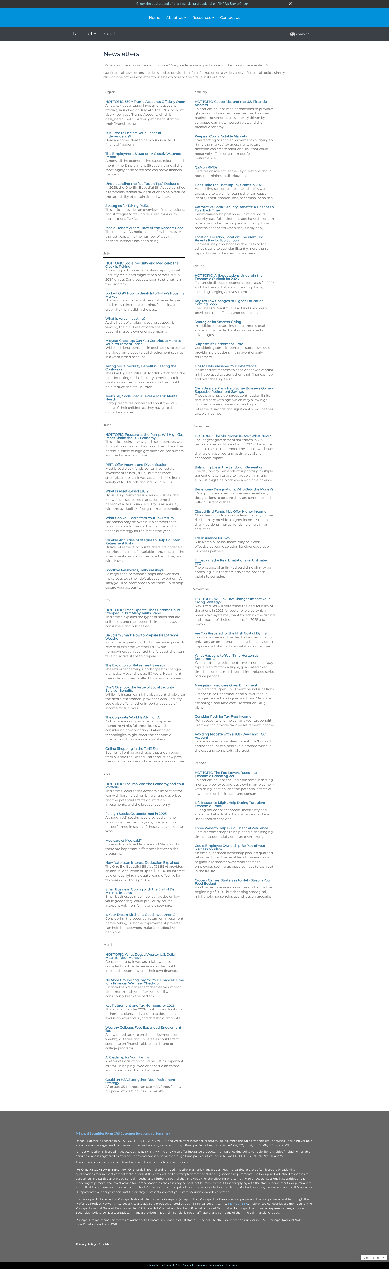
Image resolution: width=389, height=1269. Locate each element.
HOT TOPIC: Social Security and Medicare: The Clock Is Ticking (142, 264)
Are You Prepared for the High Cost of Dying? (231, 633)
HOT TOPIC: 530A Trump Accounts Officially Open (145, 102)
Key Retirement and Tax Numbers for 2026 (140, 1005)
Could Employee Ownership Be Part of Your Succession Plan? (230, 847)
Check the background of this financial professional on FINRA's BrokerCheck (192, 4)
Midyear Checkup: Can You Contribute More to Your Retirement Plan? (143, 342)
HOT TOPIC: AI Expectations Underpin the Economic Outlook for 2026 (229, 277)
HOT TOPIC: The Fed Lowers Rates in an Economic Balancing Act (227, 774)
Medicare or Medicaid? (123, 840)
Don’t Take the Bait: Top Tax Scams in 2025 (229, 185)
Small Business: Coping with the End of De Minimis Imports (139, 891)
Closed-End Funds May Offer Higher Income (230, 511)
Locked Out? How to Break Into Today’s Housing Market (144, 294)
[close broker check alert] (290, 3)
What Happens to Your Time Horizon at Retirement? (226, 657)
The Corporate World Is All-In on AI (133, 717)
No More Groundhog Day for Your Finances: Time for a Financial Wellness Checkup (144, 981)
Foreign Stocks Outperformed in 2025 (136, 814)
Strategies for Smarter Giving (218, 322)
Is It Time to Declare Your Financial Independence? (133, 134)
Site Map (105, 1244)
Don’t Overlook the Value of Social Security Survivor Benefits (139, 689)
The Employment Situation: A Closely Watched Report (143, 155)
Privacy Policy (86, 1244)
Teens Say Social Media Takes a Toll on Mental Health (141, 397)
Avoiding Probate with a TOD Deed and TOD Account (230, 735)
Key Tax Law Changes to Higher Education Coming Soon (229, 302)
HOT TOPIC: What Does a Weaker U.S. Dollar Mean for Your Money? (140, 956)
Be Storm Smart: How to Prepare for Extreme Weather (141, 636)
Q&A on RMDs (206, 167)
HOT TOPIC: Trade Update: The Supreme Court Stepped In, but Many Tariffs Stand (143, 611)
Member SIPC (238, 1204)
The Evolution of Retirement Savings (135, 665)
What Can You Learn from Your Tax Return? (140, 518)
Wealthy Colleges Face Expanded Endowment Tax (143, 1029)
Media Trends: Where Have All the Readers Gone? (145, 228)
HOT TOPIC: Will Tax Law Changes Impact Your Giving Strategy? (232, 600)
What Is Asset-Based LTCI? (127, 491)
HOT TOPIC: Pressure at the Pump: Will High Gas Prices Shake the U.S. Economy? (144, 436)
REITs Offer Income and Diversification (136, 465)
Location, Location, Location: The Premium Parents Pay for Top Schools (229, 238)
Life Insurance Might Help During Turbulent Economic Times (230, 804)
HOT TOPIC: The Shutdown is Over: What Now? (233, 436)
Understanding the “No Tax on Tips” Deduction (143, 184)
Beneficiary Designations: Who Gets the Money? (234, 489)
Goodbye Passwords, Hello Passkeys (134, 570)
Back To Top (372, 1257)
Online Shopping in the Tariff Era (131, 749)
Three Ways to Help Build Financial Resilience (231, 828)
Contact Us (230, 17)
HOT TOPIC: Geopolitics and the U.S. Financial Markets (231, 103)
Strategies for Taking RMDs (127, 206)
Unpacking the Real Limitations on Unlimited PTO (231, 562)
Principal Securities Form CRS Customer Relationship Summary (123, 1133)
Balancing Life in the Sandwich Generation (229, 467)
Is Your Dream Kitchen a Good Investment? (140, 915)
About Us (174, 17)
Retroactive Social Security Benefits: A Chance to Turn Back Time (234, 208)
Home (154, 17)
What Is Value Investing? (125, 318)
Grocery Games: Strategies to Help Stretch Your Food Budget (233, 881)
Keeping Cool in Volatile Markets (221, 136)
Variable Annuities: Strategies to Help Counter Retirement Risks (142, 541)
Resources (201, 17)
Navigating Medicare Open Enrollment (226, 685)
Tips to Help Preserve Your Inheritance (226, 366)
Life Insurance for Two (212, 538)
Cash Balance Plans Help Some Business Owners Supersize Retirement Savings (234, 390)
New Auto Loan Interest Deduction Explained (142, 863)
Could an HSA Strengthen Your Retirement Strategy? (140, 1081)
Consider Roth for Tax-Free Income (223, 716)
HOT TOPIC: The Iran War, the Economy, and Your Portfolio (144, 785)
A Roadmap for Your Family (127, 1057)
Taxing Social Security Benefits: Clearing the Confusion (140, 367)
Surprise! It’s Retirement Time (219, 344)
